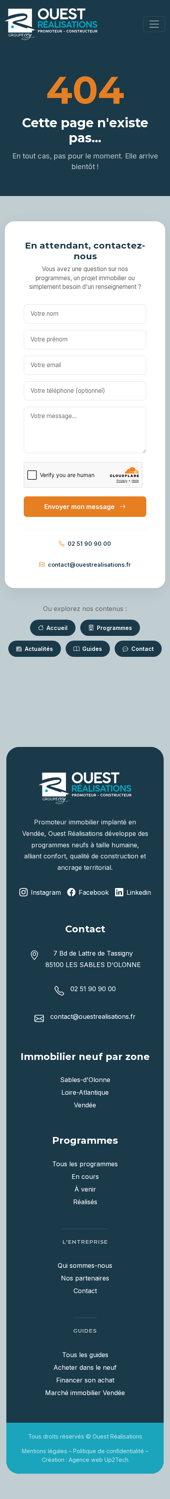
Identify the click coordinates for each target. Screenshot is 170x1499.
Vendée (85, 1105)
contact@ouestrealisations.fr (89, 564)
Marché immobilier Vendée (85, 1393)
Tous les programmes (85, 1164)
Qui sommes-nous (85, 1265)
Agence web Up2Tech (98, 1459)
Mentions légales (44, 1451)
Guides (91, 648)
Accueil (56, 627)
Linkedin (139, 892)
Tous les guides (85, 1355)
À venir (85, 1189)
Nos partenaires (85, 1278)
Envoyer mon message (80, 507)
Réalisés (85, 1202)
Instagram (46, 892)
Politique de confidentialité (108, 1451)
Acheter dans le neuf (85, 1367)
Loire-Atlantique (85, 1092)
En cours (85, 1176)
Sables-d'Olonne (85, 1080)
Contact (142, 648)
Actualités (38, 648)
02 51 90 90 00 (89, 543)
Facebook (94, 892)
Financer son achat (85, 1380)
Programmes (113, 627)
